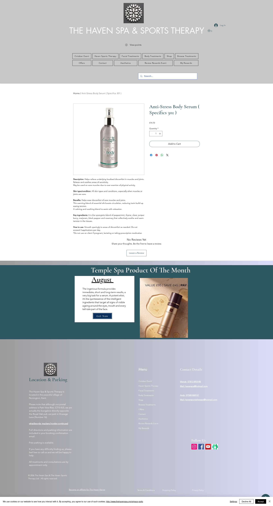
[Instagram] (194, 446)
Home (76, 93)
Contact (142, 414)
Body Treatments (146, 395)
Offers (141, 409)
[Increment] (160, 133)
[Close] (269, 501)
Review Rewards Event (148, 423)
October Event (145, 381)
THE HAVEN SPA (100, 30)
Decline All (246, 501)
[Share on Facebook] (151, 155)
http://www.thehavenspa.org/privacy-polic (124, 501)
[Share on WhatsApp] (162, 155)
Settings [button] (233, 501)
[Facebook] (201, 446)
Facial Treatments (146, 390)
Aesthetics (143, 418)
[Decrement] (151, 133)
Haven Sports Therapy (148, 386)
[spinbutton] (155, 133)
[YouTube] (208, 446)
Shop (140, 400)
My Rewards (143, 428)
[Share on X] (167, 155)
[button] (211, 30)
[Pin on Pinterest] (156, 155)
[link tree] (215, 446)
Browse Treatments (147, 404)
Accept (261, 501)
